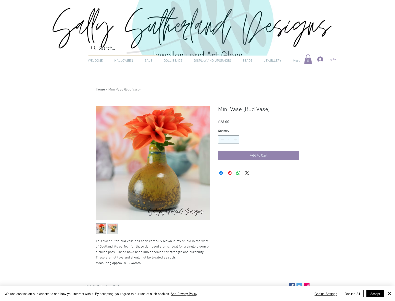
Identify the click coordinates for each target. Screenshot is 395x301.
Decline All (352, 293)
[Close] (389, 293)
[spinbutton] (228, 140)
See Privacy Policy (184, 293)
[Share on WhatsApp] (238, 173)
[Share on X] (247, 173)
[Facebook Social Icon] (292, 286)
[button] (308, 59)
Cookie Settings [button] (326, 293)
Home (100, 89)
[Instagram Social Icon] (307, 286)
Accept (375, 293)
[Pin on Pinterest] (229, 173)
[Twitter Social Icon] (299, 286)
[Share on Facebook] (221, 173)
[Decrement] (221, 140)
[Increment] (235, 140)
